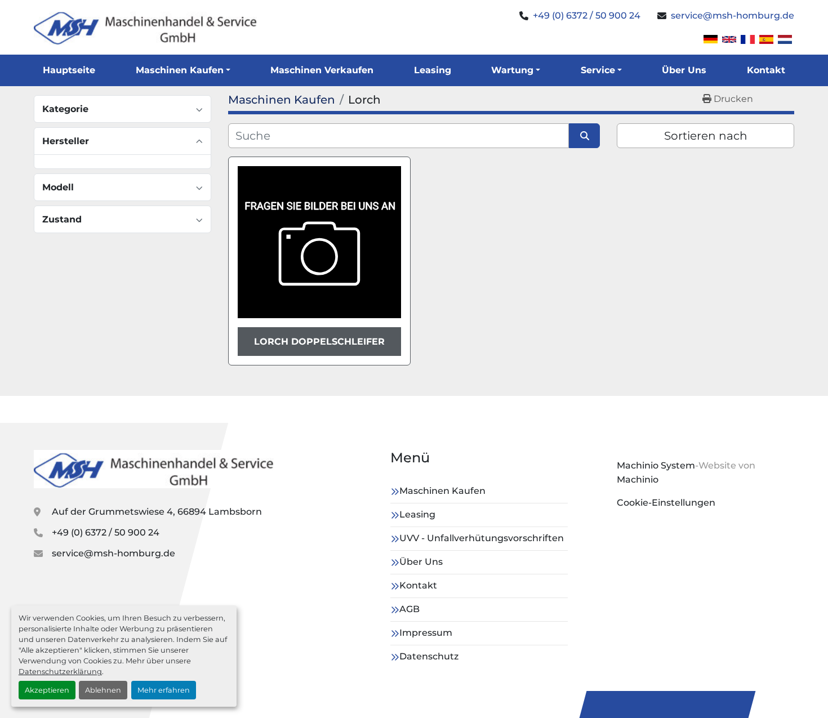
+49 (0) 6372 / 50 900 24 (586, 15)
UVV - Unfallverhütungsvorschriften (481, 538)
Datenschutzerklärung (60, 671)
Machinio (637, 479)
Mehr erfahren (163, 690)
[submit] (584, 135)
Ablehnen (103, 690)
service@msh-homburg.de (732, 15)
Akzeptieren (47, 690)
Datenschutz (428, 656)
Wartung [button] (512, 70)
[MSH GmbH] (155, 469)
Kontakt (766, 70)
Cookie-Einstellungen (666, 502)
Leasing (432, 70)
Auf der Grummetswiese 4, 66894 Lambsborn (157, 511)
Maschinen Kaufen (180, 70)
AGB (409, 609)
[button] (183, 70)
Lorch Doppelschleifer (319, 341)
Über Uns (684, 70)
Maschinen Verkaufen (321, 70)
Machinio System (656, 465)
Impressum (425, 632)
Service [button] (598, 70)
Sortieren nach (705, 135)
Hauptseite (69, 70)
